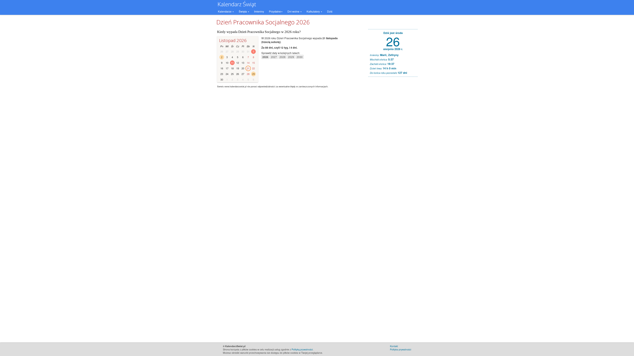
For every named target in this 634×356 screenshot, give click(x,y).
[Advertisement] (393, 129)
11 (232, 62)
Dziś (329, 11)
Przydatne (275, 11)
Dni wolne (293, 11)
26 (393, 41)
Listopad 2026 (233, 40)
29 (253, 74)
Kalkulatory (313, 11)
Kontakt (394, 346)
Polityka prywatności (400, 349)
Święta (243, 11)
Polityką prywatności (302, 349)
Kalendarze (225, 11)
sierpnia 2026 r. (393, 49)
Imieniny (259, 11)
